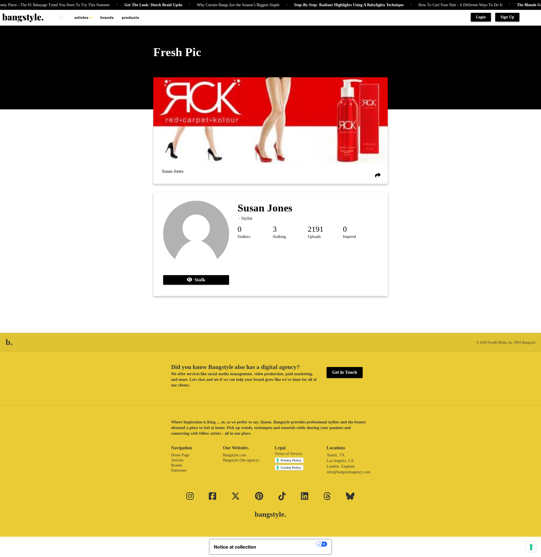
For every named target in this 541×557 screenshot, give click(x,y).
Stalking (279, 237)
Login (481, 17)
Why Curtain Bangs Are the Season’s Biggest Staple (228, 5)
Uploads (314, 237)
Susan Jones (172, 171)
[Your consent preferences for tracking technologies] (531, 547)
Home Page (180, 455)
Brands (107, 17)
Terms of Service (288, 454)
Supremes (179, 470)
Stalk (198, 279)
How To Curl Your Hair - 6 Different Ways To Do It (451, 5)
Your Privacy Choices (288, 544)
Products (130, 17)
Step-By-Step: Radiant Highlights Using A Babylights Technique (339, 5)
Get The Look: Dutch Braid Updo (144, 5)
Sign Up (507, 17)
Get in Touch (344, 372)
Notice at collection (235, 547)
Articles (81, 17)
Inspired (349, 237)
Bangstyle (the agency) (241, 460)
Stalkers (244, 237)
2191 (315, 229)
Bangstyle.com (234, 455)
